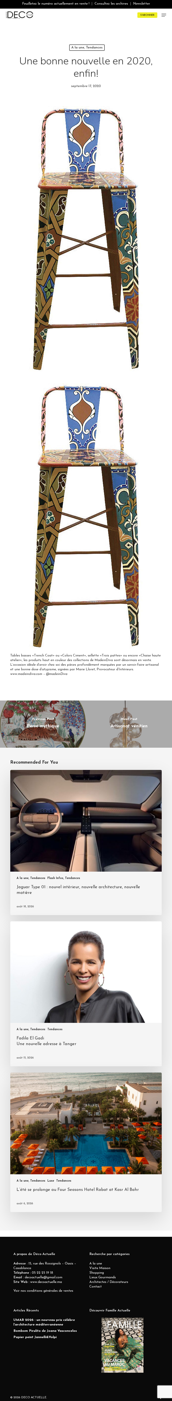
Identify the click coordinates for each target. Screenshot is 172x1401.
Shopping (96, 1273)
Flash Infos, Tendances (63, 878)
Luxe (50, 1180)
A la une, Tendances (87, 47)
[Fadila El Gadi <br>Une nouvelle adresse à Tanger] (86, 993)
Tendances (55, 1029)
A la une (95, 1263)
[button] (164, 15)
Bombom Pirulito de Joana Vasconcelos (45, 1331)
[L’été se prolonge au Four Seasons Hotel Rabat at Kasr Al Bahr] (86, 1142)
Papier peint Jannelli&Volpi (35, 1337)
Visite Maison (99, 1268)
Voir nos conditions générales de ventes (43, 1291)
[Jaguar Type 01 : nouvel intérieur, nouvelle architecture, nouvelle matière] (86, 842)
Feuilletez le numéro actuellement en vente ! (55, 3)
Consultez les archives (111, 3)
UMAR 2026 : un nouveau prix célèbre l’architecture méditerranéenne (44, 1322)
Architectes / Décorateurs (108, 1282)
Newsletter (141, 3)
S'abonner (147, 15)
